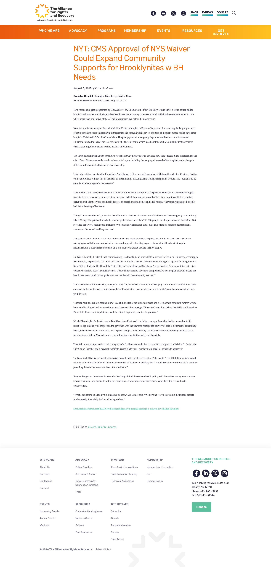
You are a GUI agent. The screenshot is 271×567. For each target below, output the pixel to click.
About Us (45, 467)
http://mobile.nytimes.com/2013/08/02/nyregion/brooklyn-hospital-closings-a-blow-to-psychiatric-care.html (126, 408)
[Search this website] (234, 13)
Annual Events (48, 518)
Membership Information (160, 467)
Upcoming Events (49, 511)
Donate (222, 12)
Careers (115, 532)
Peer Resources (83, 532)
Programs (118, 459)
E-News (207, 12)
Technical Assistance (122, 481)
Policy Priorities (83, 467)
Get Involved (119, 504)
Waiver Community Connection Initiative (86, 483)
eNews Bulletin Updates (102, 427)
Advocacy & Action (85, 474)
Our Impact (46, 481)
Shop (194, 12)
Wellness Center (84, 518)
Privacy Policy (103, 549)
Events (45, 504)
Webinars (45, 525)
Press (78, 491)
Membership (155, 459)
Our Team (45, 474)
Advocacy (82, 459)
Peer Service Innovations (124, 467)
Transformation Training (124, 474)
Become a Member (121, 525)
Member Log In (155, 481)
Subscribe (116, 511)
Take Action (117, 539)
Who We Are (47, 459)
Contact (44, 488)
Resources (82, 504)
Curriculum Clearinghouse (88, 511)
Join (149, 474)
